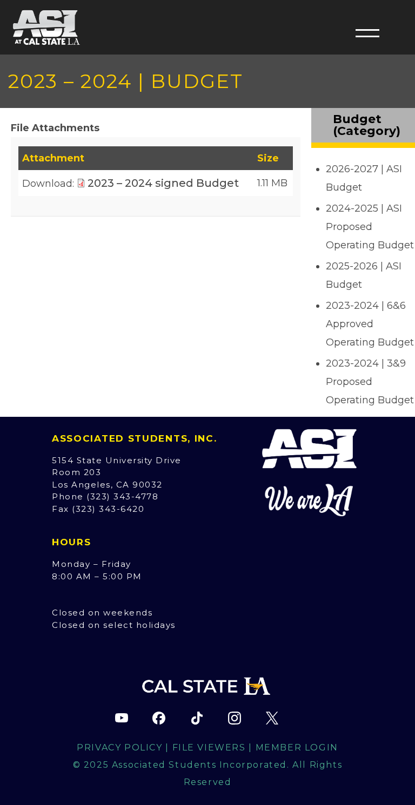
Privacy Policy (119, 747)
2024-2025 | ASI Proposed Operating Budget (370, 226)
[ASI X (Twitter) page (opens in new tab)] (271, 718)
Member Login (297, 747)
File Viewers (209, 747)
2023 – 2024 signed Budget (163, 183)
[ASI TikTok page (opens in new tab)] (196, 718)
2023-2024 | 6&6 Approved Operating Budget (370, 324)
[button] (367, 33)
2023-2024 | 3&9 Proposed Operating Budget (370, 381)
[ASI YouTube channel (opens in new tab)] (121, 718)
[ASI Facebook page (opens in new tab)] (158, 718)
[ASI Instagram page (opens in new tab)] (234, 718)
